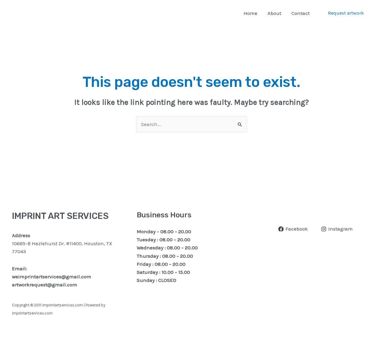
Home (250, 13)
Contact (300, 13)
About (274, 13)
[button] (346, 13)
